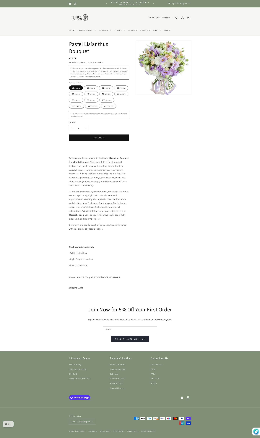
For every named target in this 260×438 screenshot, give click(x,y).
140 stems (92, 106)
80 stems (91, 100)
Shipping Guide (76, 287)
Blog (153, 369)
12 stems (76, 88)
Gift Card (73, 374)
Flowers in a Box (117, 378)
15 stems (91, 88)
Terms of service (118, 431)
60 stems (121, 94)
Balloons (114, 374)
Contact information (148, 431)
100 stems (106, 100)
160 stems (108, 106)
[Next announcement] (153, 3)
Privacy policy (105, 431)
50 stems (106, 94)
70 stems (76, 100)
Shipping (82, 62)
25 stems (121, 88)
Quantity (72, 122)
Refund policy (93, 431)
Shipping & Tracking (77, 369)
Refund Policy (75, 364)
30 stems (76, 94)
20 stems (106, 88)
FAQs (153, 374)
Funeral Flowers (117, 388)
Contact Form (157, 364)
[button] (86, 30)
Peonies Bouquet (117, 369)
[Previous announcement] (107, 3)
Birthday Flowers (117, 364)
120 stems (76, 106)
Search (154, 383)
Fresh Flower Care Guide (80, 378)
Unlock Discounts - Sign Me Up (130, 338)
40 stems (91, 94)
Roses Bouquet (116, 383)
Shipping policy (132, 431)
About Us (155, 378)
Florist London (80, 431)
